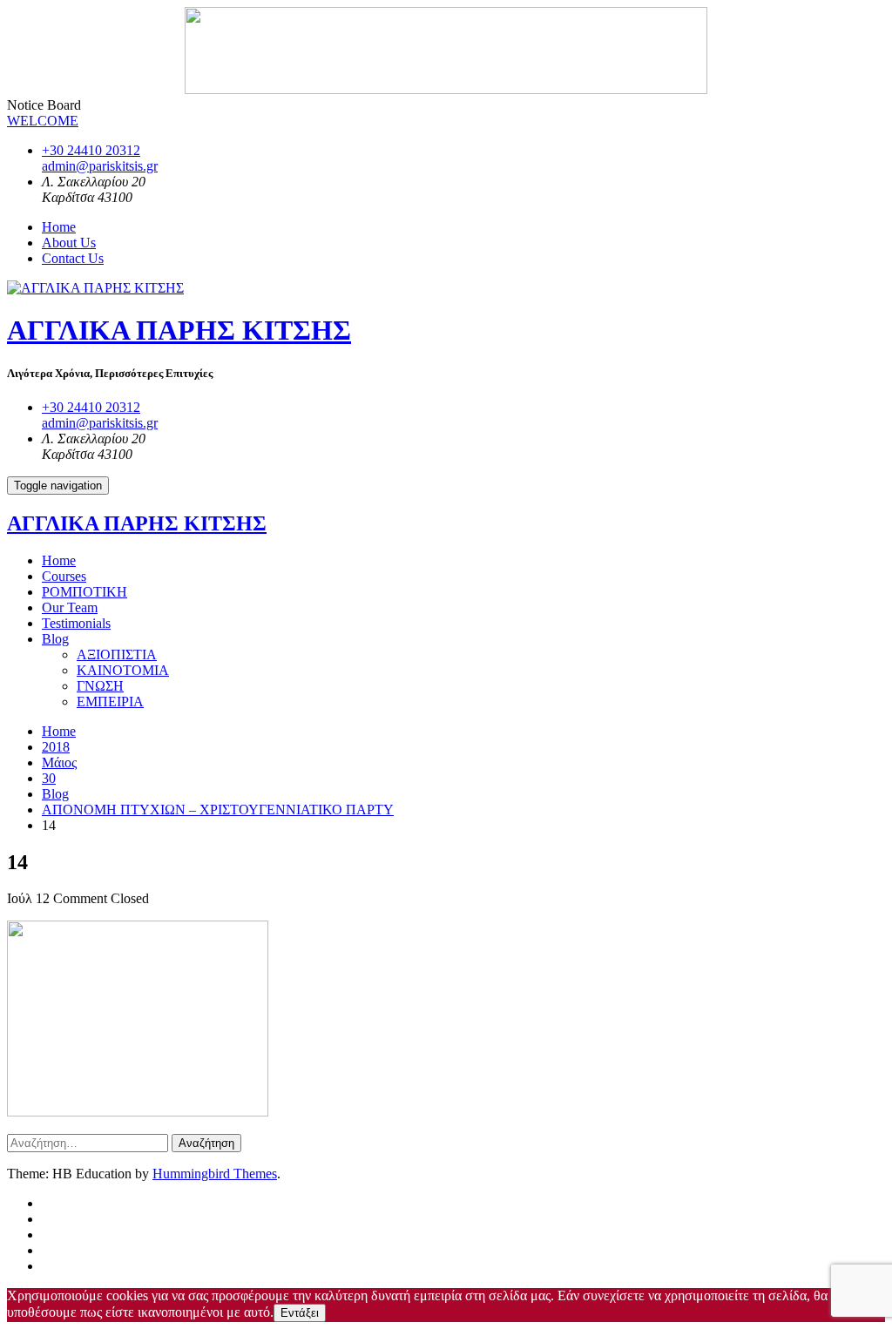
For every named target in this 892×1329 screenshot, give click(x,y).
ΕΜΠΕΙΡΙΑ (110, 701)
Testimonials (76, 623)
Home (59, 226)
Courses (64, 576)
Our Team (70, 607)
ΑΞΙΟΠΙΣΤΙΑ (117, 654)
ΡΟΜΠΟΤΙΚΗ (84, 591)
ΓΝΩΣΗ (100, 685)
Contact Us (73, 258)
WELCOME (42, 120)
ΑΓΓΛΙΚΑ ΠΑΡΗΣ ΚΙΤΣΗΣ (179, 330)
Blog (55, 638)
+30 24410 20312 (91, 150)
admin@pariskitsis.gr (100, 166)
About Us (69, 242)
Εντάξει (299, 1312)
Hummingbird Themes (214, 1173)
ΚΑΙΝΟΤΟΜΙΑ (123, 670)
